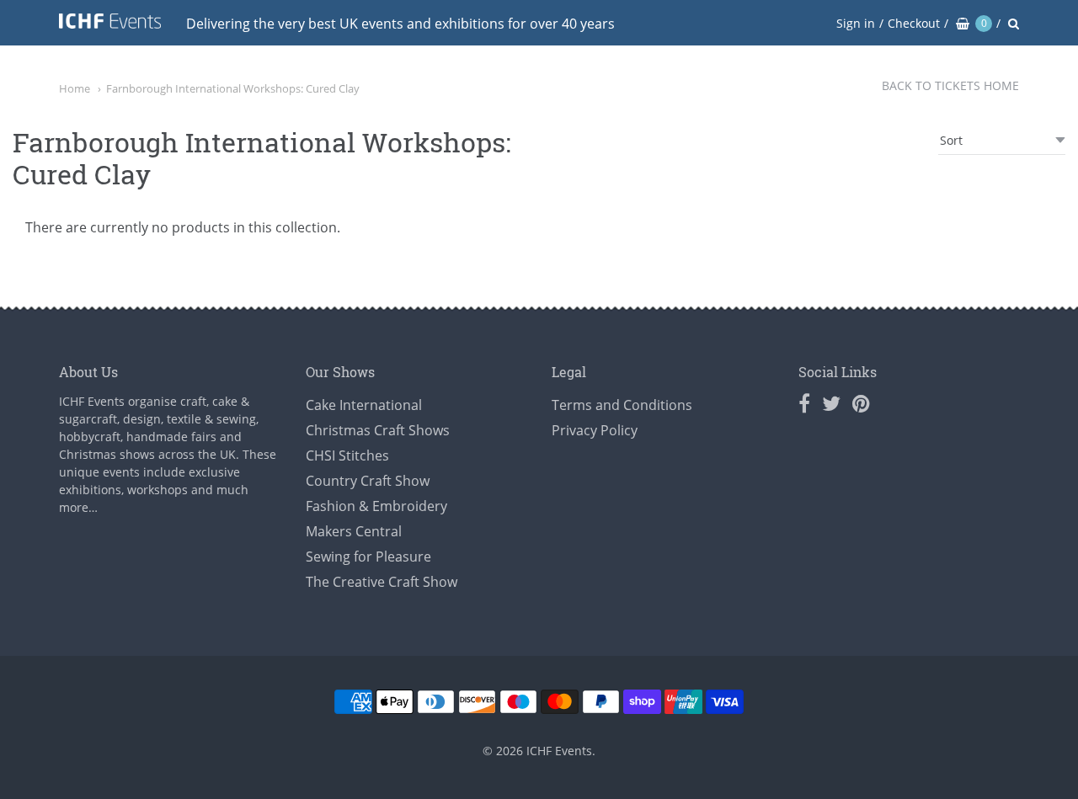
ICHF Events (559, 751)
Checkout (914, 23)
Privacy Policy (595, 430)
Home (74, 88)
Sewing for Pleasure (368, 556)
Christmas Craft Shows (378, 430)
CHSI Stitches (347, 455)
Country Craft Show (368, 480)
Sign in (855, 23)
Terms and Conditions (622, 405)
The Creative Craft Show (381, 582)
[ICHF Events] (110, 24)
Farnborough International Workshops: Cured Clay (233, 88)
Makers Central (354, 531)
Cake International (364, 405)
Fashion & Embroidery (376, 506)
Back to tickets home (950, 85)
